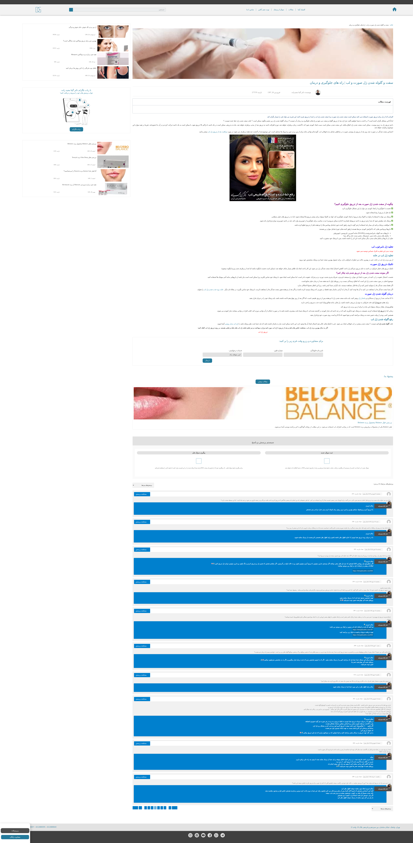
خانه (391, 25)
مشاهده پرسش (141, 494)
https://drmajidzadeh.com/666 (363, 571)
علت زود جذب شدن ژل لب (214, 289)
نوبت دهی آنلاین (263, 10)
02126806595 (40, 827)
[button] (263, 382)
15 (140, 807)
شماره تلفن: (278, 350)
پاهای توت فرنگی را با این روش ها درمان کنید (81, 68)
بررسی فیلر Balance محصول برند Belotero (82, 144)
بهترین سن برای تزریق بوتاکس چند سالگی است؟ (79, 41)
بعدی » (135, 807)
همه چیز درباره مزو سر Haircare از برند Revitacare (79, 185)
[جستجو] (71, 10)
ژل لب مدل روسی (231, 324)
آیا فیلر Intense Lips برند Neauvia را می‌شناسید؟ (80, 171)
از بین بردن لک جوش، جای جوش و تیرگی (82, 27)
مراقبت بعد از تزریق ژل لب (217, 132)
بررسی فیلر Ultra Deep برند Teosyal (84, 157)
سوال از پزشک (279, 10)
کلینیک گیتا (301, 10)
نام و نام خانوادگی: (316, 350)
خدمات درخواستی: (235, 350)
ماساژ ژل (362, 298)
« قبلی (174, 807)
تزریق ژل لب (262, 332)
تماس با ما (250, 10)
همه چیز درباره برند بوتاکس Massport (83, 54)
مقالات (290, 10)
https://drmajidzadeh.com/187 (363, 630)
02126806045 (51, 827)
